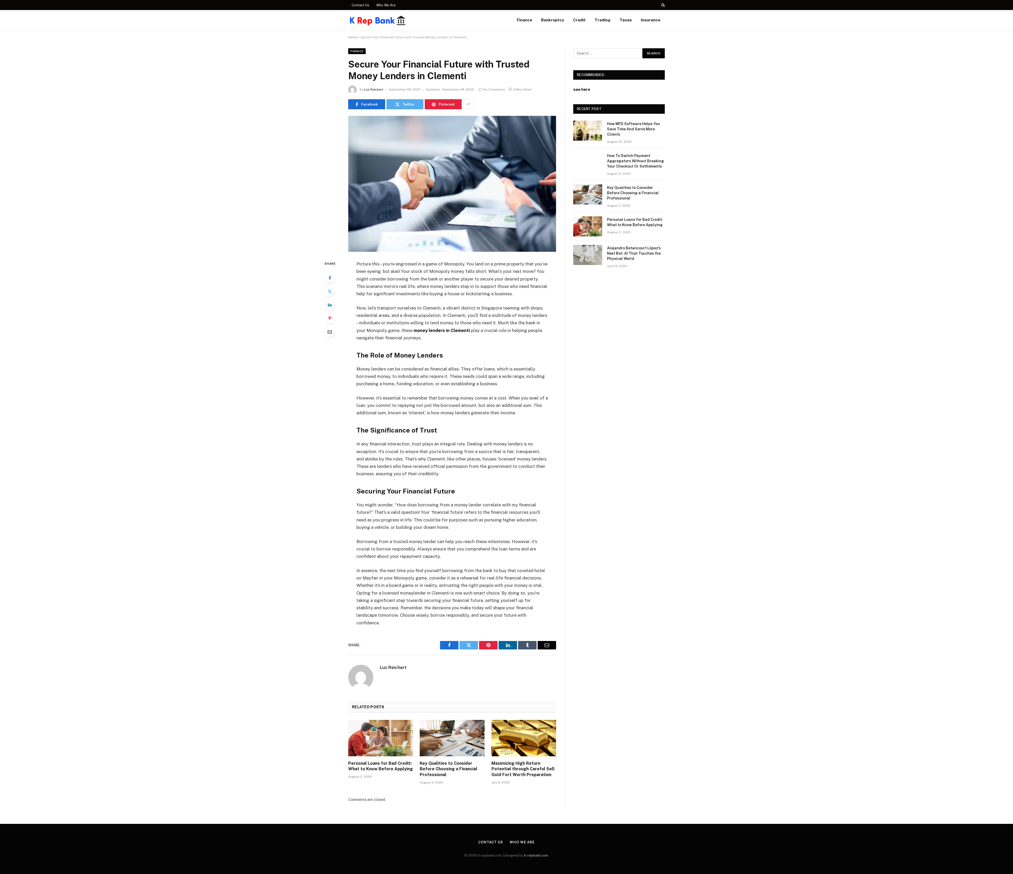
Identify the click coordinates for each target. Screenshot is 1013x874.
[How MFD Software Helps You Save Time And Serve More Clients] (587, 131)
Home (352, 37)
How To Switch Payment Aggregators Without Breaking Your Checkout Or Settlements (635, 161)
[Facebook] (329, 278)
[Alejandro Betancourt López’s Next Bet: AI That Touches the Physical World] (587, 255)
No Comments (494, 89)
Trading (603, 20)
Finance (524, 20)
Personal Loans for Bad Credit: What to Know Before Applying (380, 766)
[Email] (329, 331)
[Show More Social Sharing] (468, 104)
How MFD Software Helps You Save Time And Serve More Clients (633, 129)
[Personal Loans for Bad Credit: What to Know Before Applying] (380, 738)
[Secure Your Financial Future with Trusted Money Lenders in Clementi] (452, 184)
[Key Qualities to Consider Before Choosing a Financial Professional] (452, 738)
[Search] (662, 5)
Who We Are (386, 5)
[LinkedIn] (329, 305)
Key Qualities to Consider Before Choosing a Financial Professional (448, 769)
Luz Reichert (373, 89)
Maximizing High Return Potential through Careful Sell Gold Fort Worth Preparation (523, 769)
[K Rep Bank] (377, 20)
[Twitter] (329, 291)
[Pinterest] (329, 318)
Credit (579, 20)
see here (581, 89)
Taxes (626, 20)
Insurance (650, 20)
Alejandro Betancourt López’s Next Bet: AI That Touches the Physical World (634, 253)
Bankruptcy (552, 20)
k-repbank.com (536, 855)
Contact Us (360, 5)
